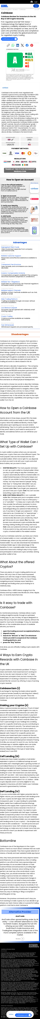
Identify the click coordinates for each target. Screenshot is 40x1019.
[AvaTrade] (22, 938)
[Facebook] (27, 45)
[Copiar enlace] (8, 45)
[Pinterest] (31, 45)
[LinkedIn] (17, 45)
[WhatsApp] (13, 45)
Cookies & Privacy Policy (8, 949)
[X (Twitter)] (22, 45)
